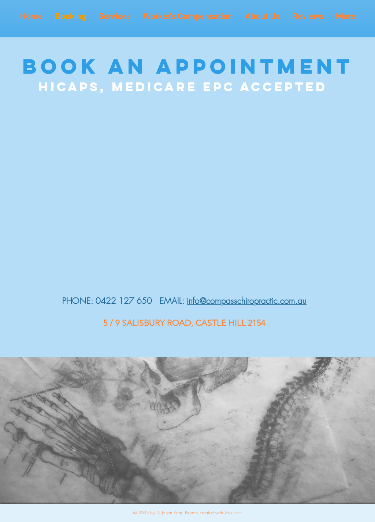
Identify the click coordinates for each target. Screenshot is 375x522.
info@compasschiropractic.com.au (247, 300)
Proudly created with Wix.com (213, 513)
